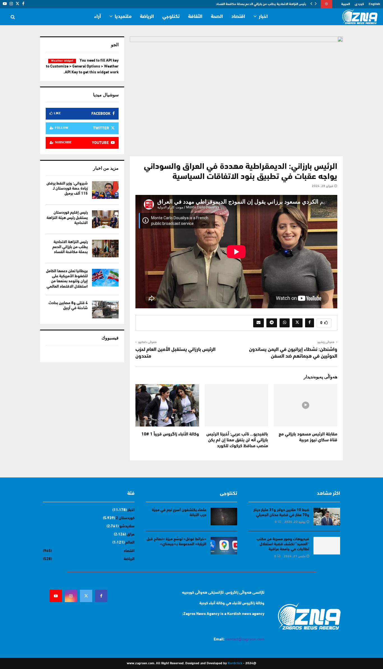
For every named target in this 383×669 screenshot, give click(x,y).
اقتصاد (238, 16)
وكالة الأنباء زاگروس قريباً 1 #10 (170, 434)
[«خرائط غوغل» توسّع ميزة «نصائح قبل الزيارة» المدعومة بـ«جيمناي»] (224, 545)
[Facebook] (101, 596)
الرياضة (147, 16)
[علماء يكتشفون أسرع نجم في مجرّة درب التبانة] (224, 516)
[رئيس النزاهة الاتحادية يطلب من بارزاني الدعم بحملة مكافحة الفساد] (105, 248)
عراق (131, 534)
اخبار (263, 16)
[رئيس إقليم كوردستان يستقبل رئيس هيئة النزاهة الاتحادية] (105, 219)
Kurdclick (235, 663)
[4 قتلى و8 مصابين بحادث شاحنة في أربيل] (105, 309)
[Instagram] (71, 596)
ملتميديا (123, 16)
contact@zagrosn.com (244, 639)
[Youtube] (56, 596)
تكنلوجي (171, 16)
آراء (97, 16)
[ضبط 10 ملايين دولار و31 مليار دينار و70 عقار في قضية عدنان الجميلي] (326, 516)
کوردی (359, 4)
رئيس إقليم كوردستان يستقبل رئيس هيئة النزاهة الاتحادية (67, 218)
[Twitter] (86, 596)
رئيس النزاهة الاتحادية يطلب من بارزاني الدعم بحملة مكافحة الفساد (261, 4)
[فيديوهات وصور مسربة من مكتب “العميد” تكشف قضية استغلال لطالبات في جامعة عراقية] (326, 545)
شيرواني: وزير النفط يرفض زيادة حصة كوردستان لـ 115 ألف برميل (67, 188)
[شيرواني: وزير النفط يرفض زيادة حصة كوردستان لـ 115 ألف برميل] (105, 190)
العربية (345, 4)
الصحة (217, 16)
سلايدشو (127, 526)
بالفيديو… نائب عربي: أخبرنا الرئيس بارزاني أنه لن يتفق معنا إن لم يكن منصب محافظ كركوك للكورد (237, 440)
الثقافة (195, 16)
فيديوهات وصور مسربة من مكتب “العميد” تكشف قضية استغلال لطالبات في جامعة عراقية (283, 544)
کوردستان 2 (125, 518)
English (374, 4)
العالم (130, 542)
